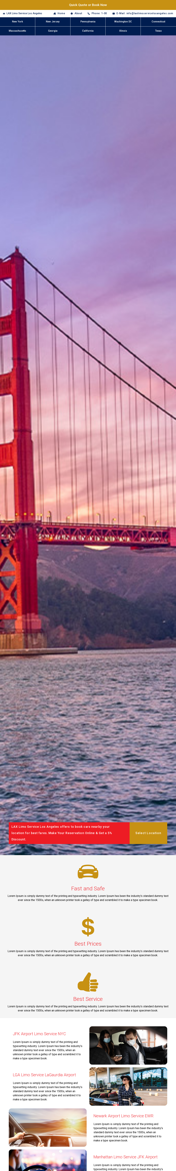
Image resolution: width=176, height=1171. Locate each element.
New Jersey (52, 21)
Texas (158, 30)
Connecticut (158, 21)
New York (17, 21)
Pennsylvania (87, 21)
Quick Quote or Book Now (88, 5)
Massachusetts (17, 30)
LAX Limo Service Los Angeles (24, 13)
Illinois (123, 30)
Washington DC (123, 21)
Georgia (52, 30)
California (88, 30)
